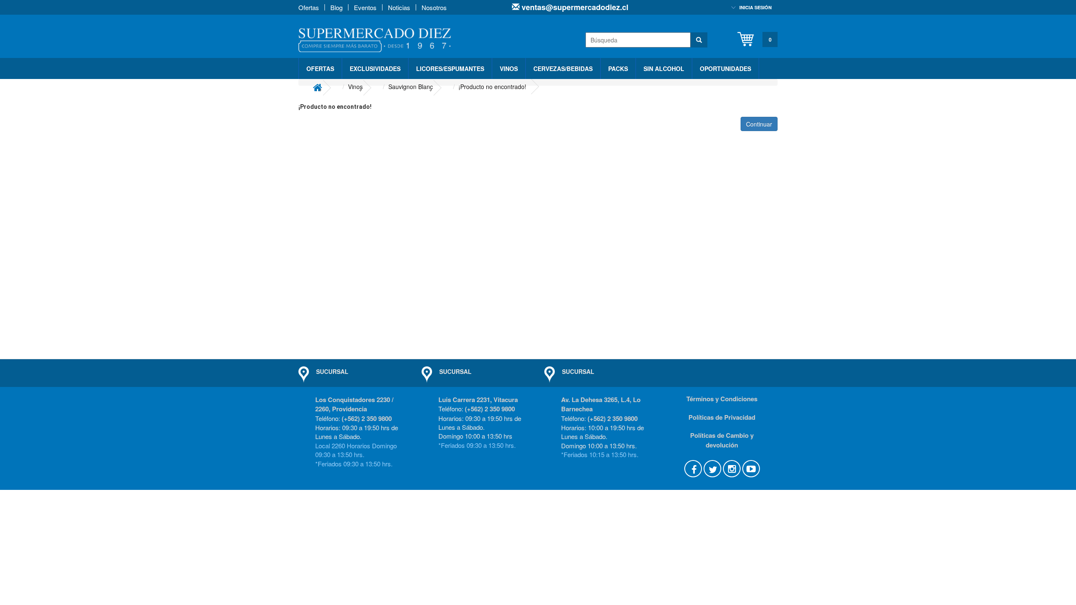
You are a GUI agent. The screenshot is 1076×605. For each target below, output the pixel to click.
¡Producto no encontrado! (492, 86)
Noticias (399, 7)
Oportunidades (725, 68)
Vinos (509, 68)
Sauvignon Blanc (410, 86)
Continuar (759, 124)
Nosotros (434, 7)
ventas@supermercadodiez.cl (574, 7)
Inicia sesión (755, 7)
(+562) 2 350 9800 (367, 418)
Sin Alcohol (663, 68)
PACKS (618, 68)
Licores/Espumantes (450, 68)
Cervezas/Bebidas (563, 68)
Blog (336, 7)
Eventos (365, 7)
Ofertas (308, 7)
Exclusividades (375, 68)
